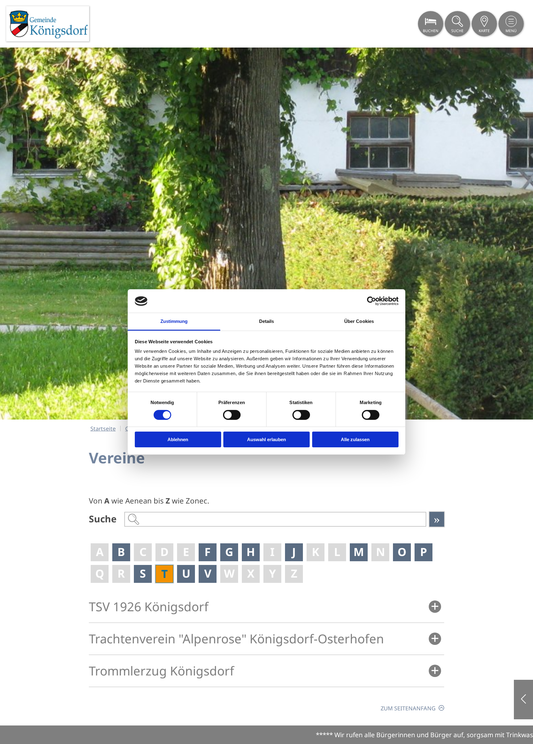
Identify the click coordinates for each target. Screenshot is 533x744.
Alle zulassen (355, 439)
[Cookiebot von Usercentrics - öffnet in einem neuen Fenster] (372, 301)
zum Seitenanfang (408, 708)
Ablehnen (177, 439)
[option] (266, 234)
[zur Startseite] (47, 23)
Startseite (103, 428)
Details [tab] (266, 321)
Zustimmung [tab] (174, 321)
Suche (103, 518)
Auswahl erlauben (266, 439)
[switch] (232, 415)
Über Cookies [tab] (359, 321)
